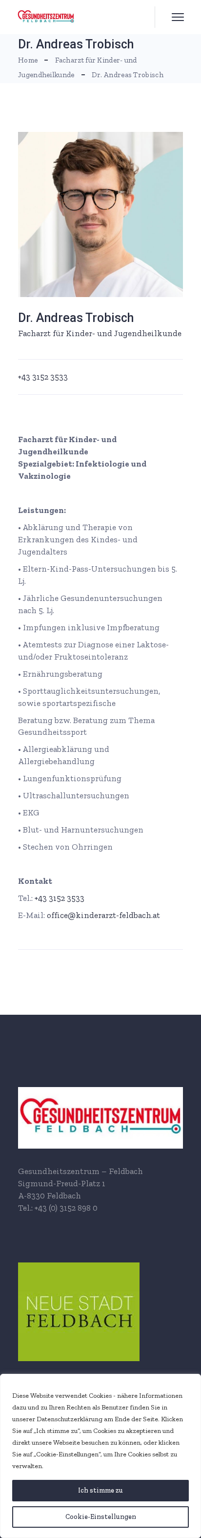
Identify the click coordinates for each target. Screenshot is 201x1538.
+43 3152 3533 (43, 377)
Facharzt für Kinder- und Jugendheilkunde (99, 333)
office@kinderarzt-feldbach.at (103, 915)
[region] (100, 1456)
